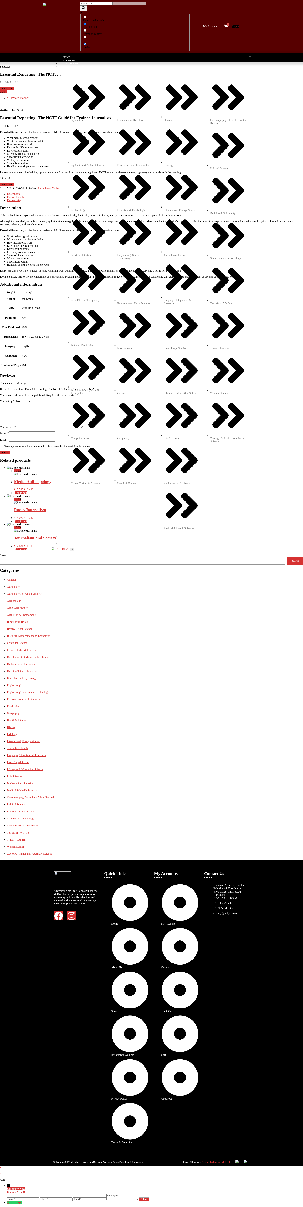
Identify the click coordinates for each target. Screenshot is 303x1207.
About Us (69, 60)
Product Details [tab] (15, 197)
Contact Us (70, 63)
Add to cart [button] (21, 492)
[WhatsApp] (8, 1202)
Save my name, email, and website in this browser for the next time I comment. (47, 446)
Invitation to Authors (78, 66)
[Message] (122, 1199)
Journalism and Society (35, 538)
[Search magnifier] (83, 8)
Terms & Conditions (76, 540)
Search (4, 555)
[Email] (89, 1199)
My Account (210, 26)
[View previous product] (8, 97)
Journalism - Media (48, 187)
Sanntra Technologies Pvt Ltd (216, 1162)
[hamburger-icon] (250, 56)
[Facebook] (58, 915)
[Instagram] (71, 915)
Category (69, 70)
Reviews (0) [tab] (14, 200)
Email (4, 439)
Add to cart (7, 88)
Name (4, 433)
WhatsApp (16, 1202)
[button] (210, 26)
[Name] (23, 1199)
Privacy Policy (73, 537)
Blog (66, 543)
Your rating (7, 401)
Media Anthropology (32, 481)
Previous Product (18, 97)
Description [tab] (13, 193)
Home (66, 57)
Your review (8, 426)
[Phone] (56, 1199)
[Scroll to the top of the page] (1, 1167)
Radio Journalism (30, 509)
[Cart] (226, 26)
